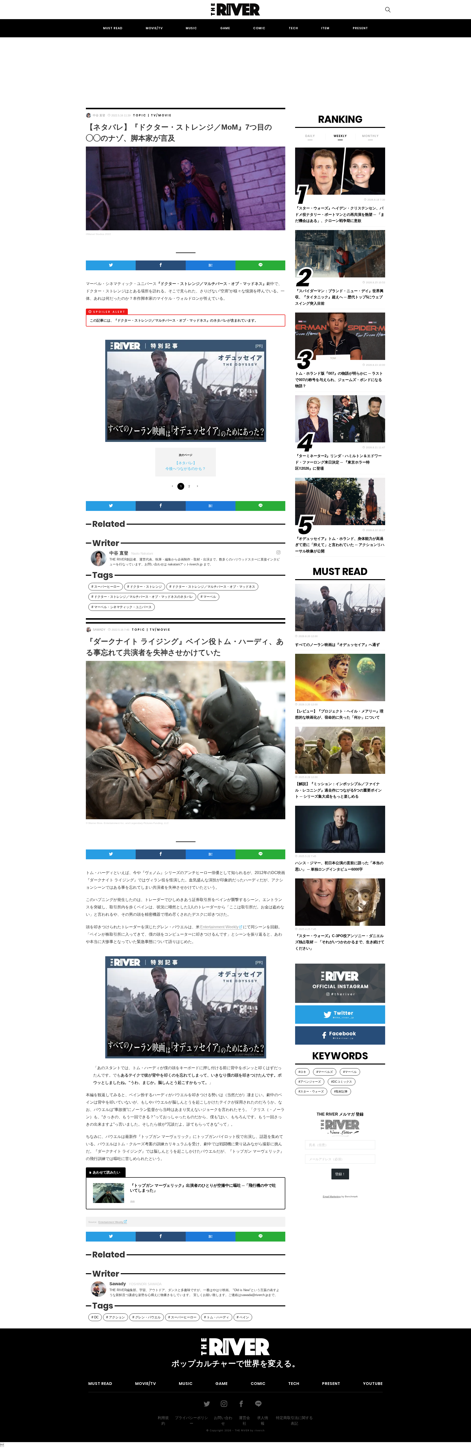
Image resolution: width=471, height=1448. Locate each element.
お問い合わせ (223, 1420)
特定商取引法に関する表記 (294, 1420)
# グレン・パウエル (146, 1317)
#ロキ (302, 1072)
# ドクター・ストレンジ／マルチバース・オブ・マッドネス (212, 586)
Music (191, 28)
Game (225, 28)
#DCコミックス (341, 1081)
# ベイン (243, 1317)
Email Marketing (332, 1196)
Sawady (99, 629)
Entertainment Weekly (219, 927)
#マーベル (350, 1072)
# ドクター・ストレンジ (144, 586)
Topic (139, 115)
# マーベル (208, 597)
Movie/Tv (154, 28)
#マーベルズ (324, 1072)
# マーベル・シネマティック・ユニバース (122, 607)
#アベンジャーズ (310, 1081)
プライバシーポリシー (191, 1420)
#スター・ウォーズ (311, 1091)
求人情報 (262, 1420)
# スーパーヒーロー (106, 586)
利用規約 (163, 1420)
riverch (260, 1430)
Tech (293, 28)
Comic (259, 28)
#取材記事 (341, 1091)
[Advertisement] (235, 68)
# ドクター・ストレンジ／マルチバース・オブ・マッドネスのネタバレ (142, 597)
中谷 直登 (99, 115)
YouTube (373, 1383)
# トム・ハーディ (216, 1317)
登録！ (340, 1174)
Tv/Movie (161, 115)
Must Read (112, 28)
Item (325, 28)
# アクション (115, 1317)
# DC (95, 1317)
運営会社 (244, 1420)
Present (360, 28)
